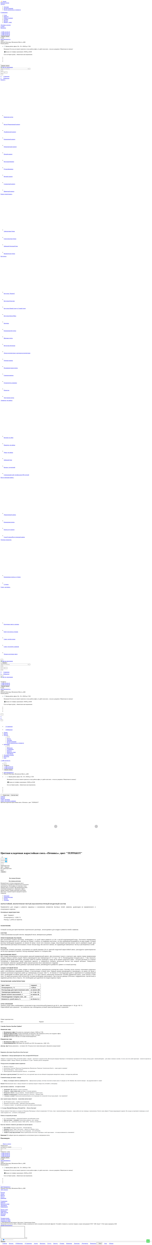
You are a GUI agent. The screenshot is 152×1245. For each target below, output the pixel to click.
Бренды (3, 1195)
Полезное (3, 1214)
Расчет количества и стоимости (12, 9)
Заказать (3, 871)
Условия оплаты (5, 1218)
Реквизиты (3, 1211)
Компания (3, 1198)
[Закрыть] (2, 720)
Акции (2, 1194)
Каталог (3, 1192)
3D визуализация (8, 8)
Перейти (3, 1241)
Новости (6, 16)
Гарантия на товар (6, 1221)
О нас (5, 15)
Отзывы (6, 19)
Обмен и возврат (8, 18)
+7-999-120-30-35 (5, 32)
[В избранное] (4, 859)
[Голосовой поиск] (2, 72)
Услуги (2, 1196)
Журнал (6, 21)
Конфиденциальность (6, 1225)
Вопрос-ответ (4, 1209)
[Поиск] (2, 714)
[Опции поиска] (2, 70)
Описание (6, 895)
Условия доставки (5, 1219)
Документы (4, 1205)
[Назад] (8, 737)
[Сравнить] (4, 861)
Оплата (6, 898)
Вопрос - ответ (8, 22)
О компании (4, 1201)
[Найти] (6, 72)
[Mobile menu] (2, 675)
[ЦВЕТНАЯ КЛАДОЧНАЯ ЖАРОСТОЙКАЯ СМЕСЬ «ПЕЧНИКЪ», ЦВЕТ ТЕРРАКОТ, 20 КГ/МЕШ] (76, 826)
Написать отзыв (5, 1204)
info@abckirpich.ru (5, 39)
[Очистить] (29, 69)
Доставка (6, 7)
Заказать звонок (5, 36)
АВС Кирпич (4, 1189)
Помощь (3, 1215)
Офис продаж (4, 1212)
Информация (4, 1206)
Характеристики (8, 897)
